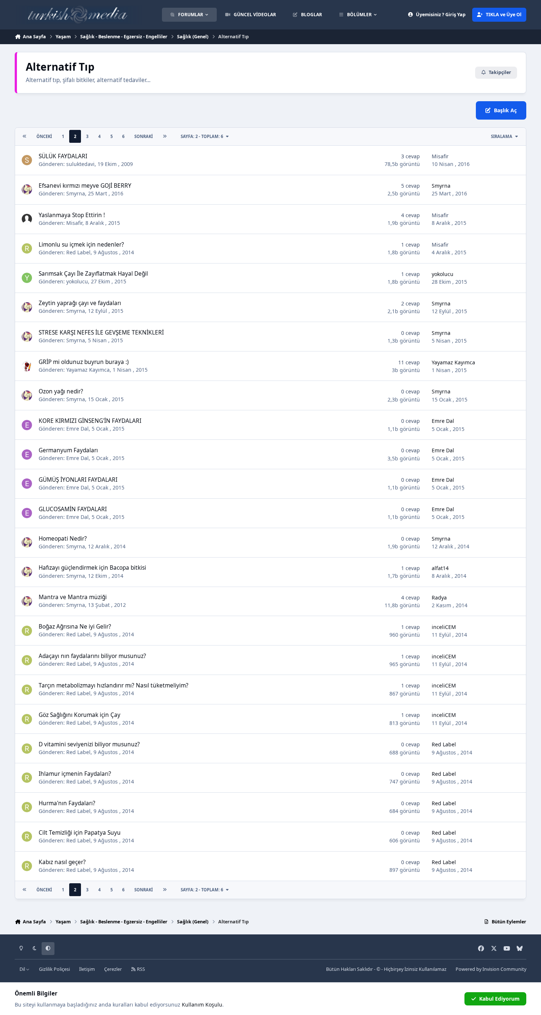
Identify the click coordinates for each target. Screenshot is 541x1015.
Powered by (491, 969)
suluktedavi (80, 163)
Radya (439, 597)
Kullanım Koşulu (202, 1004)
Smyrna (75, 193)
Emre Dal (77, 428)
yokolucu (77, 281)
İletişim (87, 969)
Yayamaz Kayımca (88, 369)
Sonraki (143, 136)
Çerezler (113, 969)
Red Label (78, 252)
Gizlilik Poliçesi (54, 969)
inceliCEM (444, 626)
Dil (23, 969)
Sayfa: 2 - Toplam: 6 (202, 136)
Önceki (44, 136)
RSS (140, 969)
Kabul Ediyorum (499, 998)
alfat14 (440, 568)
